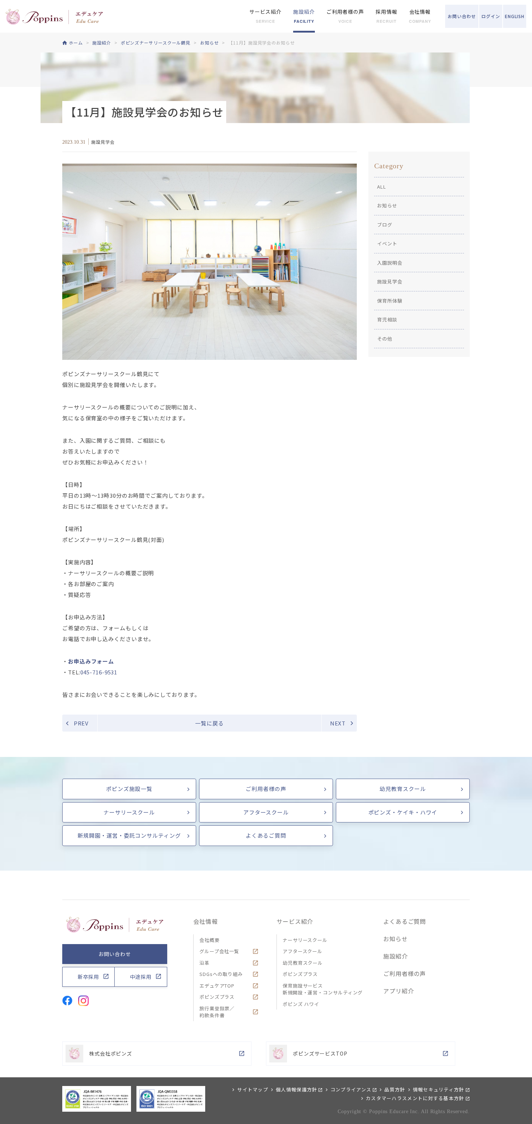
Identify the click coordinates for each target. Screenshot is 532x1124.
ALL (381, 186)
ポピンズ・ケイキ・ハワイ (403, 812)
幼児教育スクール (403, 788)
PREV (81, 723)
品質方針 (394, 1089)
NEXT (338, 723)
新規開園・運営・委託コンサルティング (129, 835)
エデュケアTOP (217, 985)
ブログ (384, 224)
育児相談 (387, 319)
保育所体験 (389, 300)
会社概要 (209, 939)
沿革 (204, 962)
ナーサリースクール (129, 812)
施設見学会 (389, 281)
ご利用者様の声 (266, 788)
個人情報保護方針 (296, 1089)
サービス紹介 (294, 921)
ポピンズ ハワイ (301, 1004)
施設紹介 (395, 956)
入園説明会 (389, 262)
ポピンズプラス (217, 996)
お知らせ (387, 205)
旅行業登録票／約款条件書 (217, 1012)
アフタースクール (266, 812)
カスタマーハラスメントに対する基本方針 (415, 1098)
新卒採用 (89, 976)
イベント (387, 243)
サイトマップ (252, 1089)
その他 (384, 338)
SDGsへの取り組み (221, 974)
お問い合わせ (114, 953)
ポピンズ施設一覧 (129, 788)
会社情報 (205, 921)
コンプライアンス (350, 1089)
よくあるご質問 (266, 835)
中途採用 (141, 976)
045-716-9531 (99, 672)
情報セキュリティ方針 (438, 1089)
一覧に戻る (209, 723)
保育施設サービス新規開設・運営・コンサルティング (323, 989)
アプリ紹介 (398, 990)
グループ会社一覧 (219, 951)
